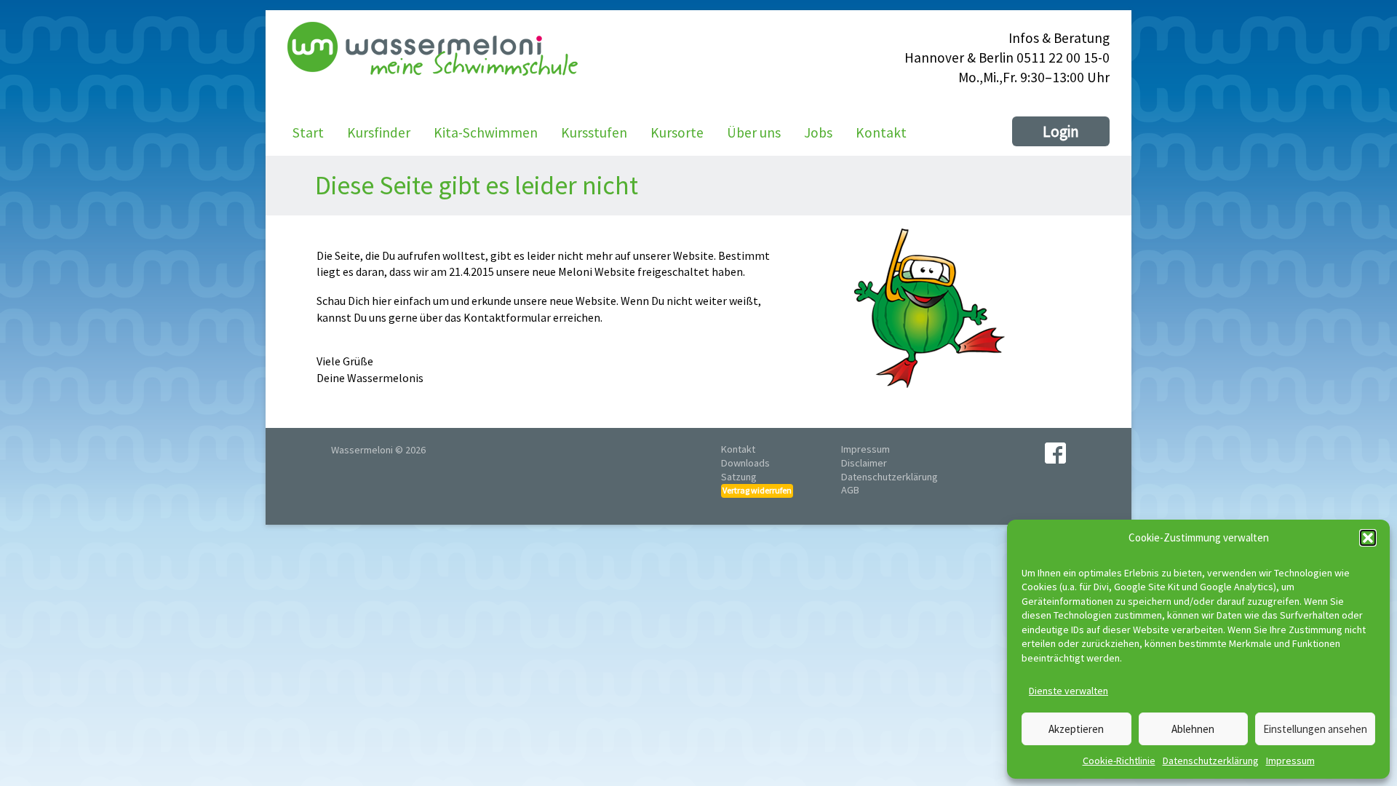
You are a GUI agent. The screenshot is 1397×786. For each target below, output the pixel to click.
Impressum (1290, 760)
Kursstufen (594, 132)
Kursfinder (378, 132)
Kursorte (677, 132)
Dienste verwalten (1068, 690)
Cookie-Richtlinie (1119, 760)
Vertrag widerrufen (757, 490)
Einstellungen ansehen (1315, 729)
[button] (1368, 538)
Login (1061, 131)
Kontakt (881, 132)
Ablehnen (1192, 729)
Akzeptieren (1076, 729)
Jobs (818, 132)
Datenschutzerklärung (1211, 760)
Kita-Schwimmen (486, 132)
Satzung (739, 476)
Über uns (754, 132)
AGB (850, 489)
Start (308, 132)
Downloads (745, 462)
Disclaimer (864, 462)
